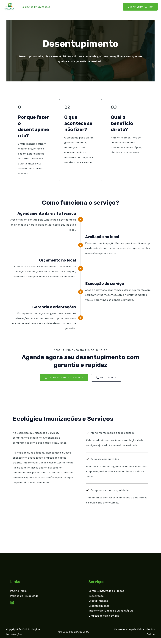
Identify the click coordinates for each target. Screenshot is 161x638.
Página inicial (19, 590)
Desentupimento (99, 605)
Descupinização (98, 600)
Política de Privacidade (24, 595)
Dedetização (96, 595)
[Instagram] (12, 603)
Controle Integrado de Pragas (106, 590)
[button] (64, 377)
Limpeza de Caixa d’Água (104, 615)
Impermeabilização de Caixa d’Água (111, 610)
